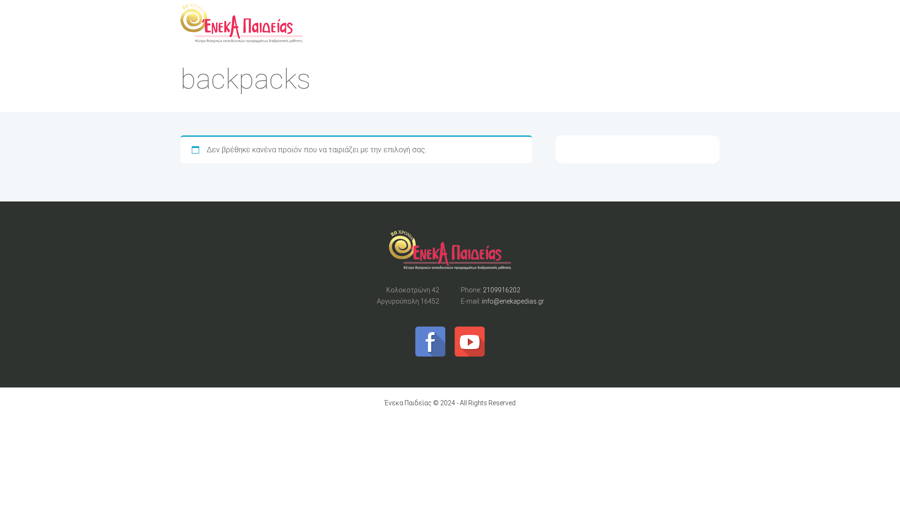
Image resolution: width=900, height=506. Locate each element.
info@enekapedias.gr (513, 301)
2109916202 (501, 290)
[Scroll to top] (450, 253)
